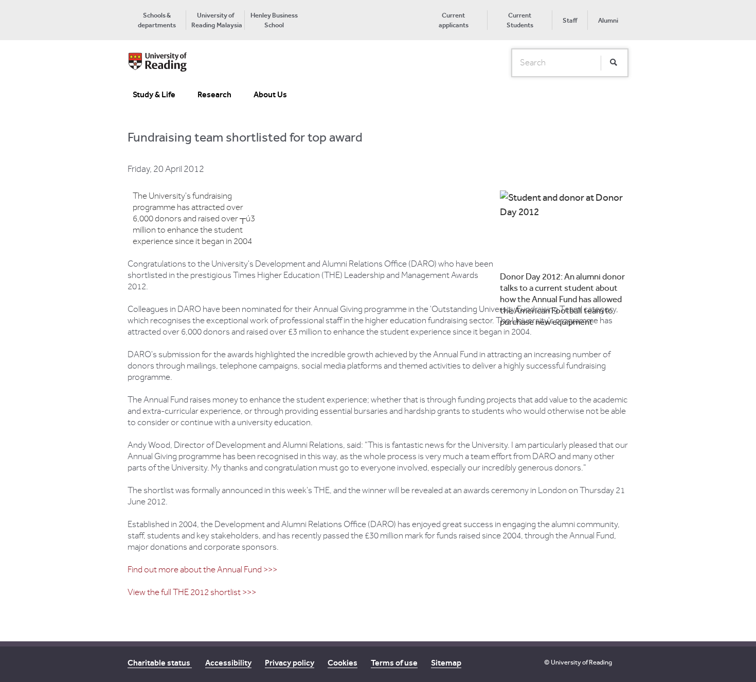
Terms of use (394, 663)
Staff (570, 20)
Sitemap (446, 663)
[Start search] (613, 62)
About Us (270, 94)
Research (214, 94)
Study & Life (154, 94)
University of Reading (581, 662)
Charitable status (160, 663)
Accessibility (228, 663)
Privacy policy (289, 663)
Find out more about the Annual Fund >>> (202, 570)
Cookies (342, 663)
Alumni (608, 20)
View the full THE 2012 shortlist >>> (192, 592)
